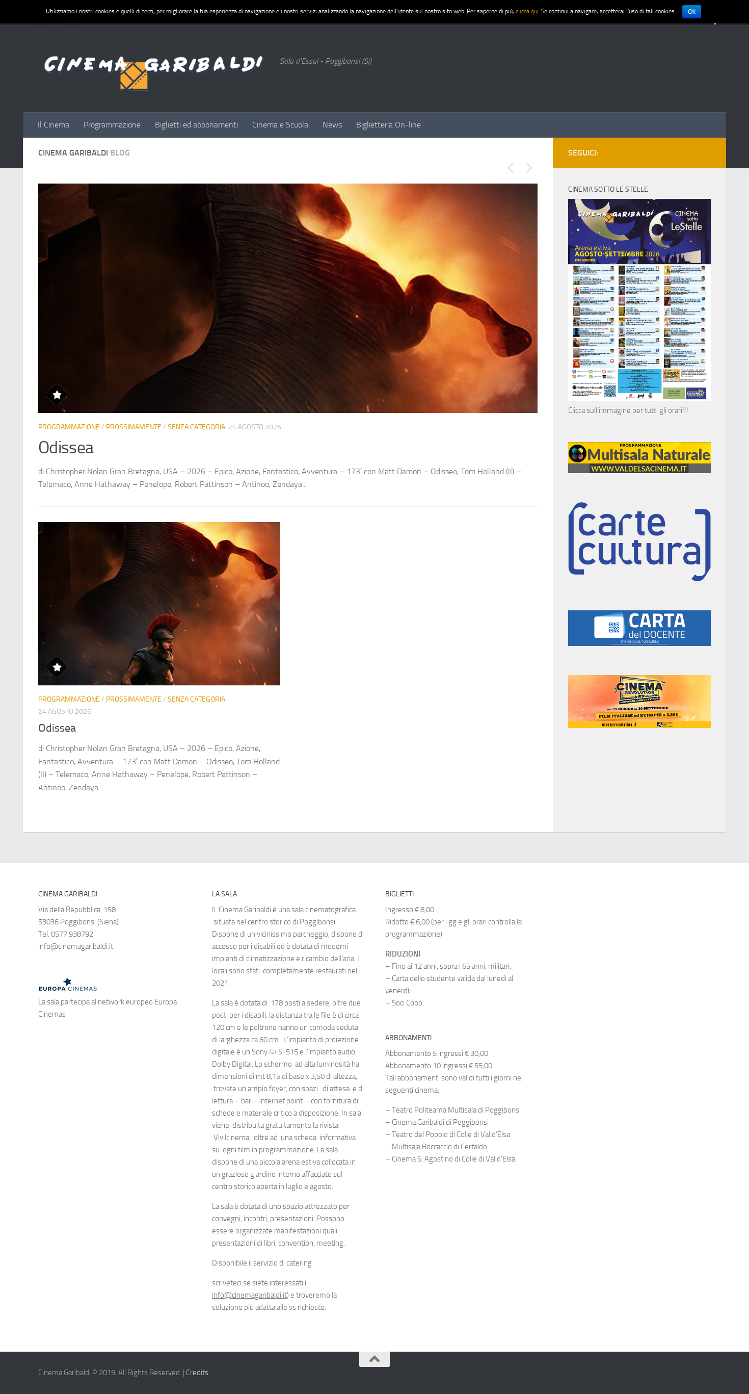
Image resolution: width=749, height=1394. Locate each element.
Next (529, 167)
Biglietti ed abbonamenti (196, 125)
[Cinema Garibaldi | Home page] (154, 69)
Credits (197, 1372)
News (332, 125)
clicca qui (527, 11)
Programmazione (112, 125)
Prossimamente (134, 427)
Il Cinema (53, 125)
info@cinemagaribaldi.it (249, 1295)
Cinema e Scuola (280, 125)
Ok (692, 11)
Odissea (65, 447)
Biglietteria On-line (388, 125)
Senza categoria (196, 427)
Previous (510, 167)
